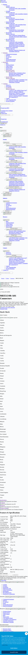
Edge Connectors (13, 35)
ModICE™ (19, 93)
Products (5, 4)
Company (5, 83)
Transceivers (17, 31)
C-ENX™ (11, 90)
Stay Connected (3, 573)
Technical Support (4, 508)
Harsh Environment (7, 606)
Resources (5, 62)
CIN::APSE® (17, 90)
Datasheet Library (21, 73)
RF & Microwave (7, 592)
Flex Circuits (18, 30)
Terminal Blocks (21, 35)
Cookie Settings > (14, 648)
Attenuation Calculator (14, 82)
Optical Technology (7, 590)
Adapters (25, 14)
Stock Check (6, 616)
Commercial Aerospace (8, 599)
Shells (21, 36)
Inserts (18, 36)
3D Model (2, 502)
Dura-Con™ (24, 90)
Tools (22, 31)
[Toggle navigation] (3, 123)
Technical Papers (7, 611)
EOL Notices (18, 75)
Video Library (6, 614)
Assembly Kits (12, 36)
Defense (5, 600)
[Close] (3, 131)
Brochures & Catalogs (14, 74)
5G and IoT (6, 602)
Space (4, 603)
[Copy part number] (0, 292)
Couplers (17, 43)
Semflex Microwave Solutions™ (16, 94)
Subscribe (16, 574)
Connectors (12, 8)
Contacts (25, 36)
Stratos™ (20, 95)
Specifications (3, 500)
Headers (22, 19)
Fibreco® (11, 91)
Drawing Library (13, 73)
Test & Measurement (8, 604)
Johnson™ (16, 91)
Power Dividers (19, 44)
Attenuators (12, 43)
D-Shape (7, 278)
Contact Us (2, 112)
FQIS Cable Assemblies (20, 8)
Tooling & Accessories (14, 26)
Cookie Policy (5, 645)
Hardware (17, 51)
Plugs (24, 24)
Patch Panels (16, 46)
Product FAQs (6, 612)
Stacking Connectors (14, 50)
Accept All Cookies (14, 652)
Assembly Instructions (19, 81)
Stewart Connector (13, 95)
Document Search (4, 626)
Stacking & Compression (9, 594)
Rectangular (6, 591)
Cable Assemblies (19, 14)
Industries (5, 52)
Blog (4, 615)
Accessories (12, 10)
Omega (23, 93)
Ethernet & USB (7, 588)
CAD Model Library (14, 79)
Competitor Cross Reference (9, 619)
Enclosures (11, 19)
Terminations (12, 44)
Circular (5, 584)
